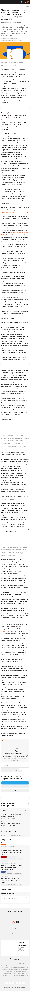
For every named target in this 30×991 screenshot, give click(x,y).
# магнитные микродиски (7, 40)
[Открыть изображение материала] (15, 50)
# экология (19, 858)
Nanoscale (24, 113)
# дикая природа (5, 858)
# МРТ (15, 40)
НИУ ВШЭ (13, 818)
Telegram (15, 782)
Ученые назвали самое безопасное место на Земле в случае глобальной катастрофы (11, 867)
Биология (4, 856)
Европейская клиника (15, 828)
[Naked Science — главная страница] (8, 2)
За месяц (18, 843)
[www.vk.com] (10, 983)
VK (15, 790)
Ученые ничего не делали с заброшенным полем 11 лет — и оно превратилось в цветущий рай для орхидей (12, 851)
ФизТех (12, 6)
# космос (20, 884)
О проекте (15, 934)
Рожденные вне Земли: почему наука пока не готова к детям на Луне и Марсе (12, 880)
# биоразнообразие (12, 856)
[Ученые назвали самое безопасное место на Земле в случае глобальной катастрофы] (26, 867)
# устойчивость (18, 873)
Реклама (15, 937)
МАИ (4, 884)
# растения (13, 858)
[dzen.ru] (16, 983)
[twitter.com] (6, 983)
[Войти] (28, 2)
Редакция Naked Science (16, 835)
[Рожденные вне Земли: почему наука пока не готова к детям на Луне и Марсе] (26, 880)
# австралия (9, 871)
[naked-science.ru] (23, 983)
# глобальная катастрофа (7, 873)
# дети (8, 884)
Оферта (15, 928)
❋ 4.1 (10, 19)
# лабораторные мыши (13, 38)
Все (28, 803)
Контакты (15, 931)
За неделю (11, 843)
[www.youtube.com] (13, 983)
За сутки (3, 843)
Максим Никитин (22, 212)
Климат (3, 871)
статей (15, 748)
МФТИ (9, 117)
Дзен (15, 786)
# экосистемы (5, 860)
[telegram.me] (20, 983)
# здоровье (13, 884)
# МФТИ (20, 40)
